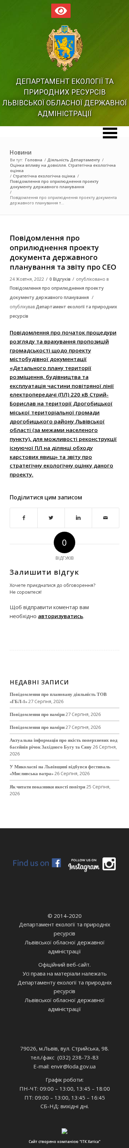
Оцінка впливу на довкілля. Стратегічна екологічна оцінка (63, 167)
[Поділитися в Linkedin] (78, 518)
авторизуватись (60, 616)
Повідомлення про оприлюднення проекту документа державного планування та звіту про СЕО (63, 252)
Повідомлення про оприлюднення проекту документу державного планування (54, 184)
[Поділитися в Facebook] (23, 518)
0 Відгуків (60, 279)
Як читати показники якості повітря (47, 786)
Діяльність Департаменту (73, 159)
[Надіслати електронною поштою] (105, 518)
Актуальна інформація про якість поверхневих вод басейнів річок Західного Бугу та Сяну (64, 743)
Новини (21, 152)
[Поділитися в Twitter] (51, 518)
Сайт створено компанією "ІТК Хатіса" (64, 1141)
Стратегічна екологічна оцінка (44, 176)
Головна (33, 159)
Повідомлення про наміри (37, 714)
